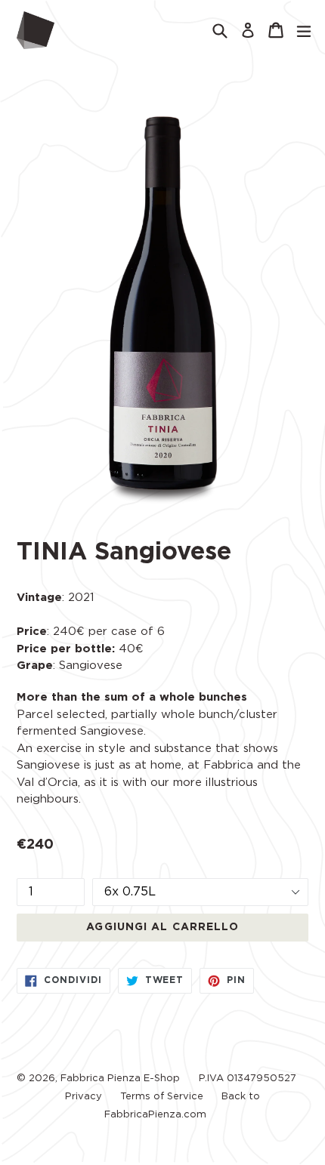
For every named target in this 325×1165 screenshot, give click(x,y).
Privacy (83, 1097)
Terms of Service (161, 1097)
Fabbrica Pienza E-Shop (120, 1078)
